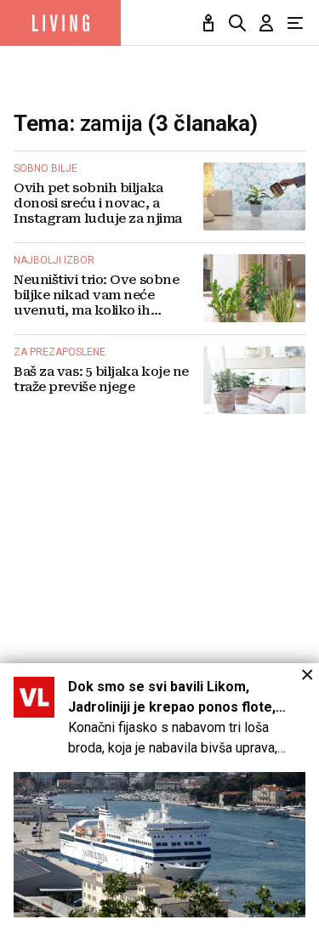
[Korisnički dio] (266, 23)
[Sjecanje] (208, 23)
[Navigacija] (295, 23)
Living (60, 23)
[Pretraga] (237, 23)
